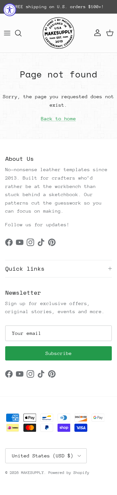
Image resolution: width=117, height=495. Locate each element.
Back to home (58, 118)
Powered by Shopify (68, 472)
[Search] (21, 33)
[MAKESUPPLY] (58, 33)
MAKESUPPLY (32, 472)
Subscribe (59, 353)
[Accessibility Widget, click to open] (9, 9)
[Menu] (7, 33)
